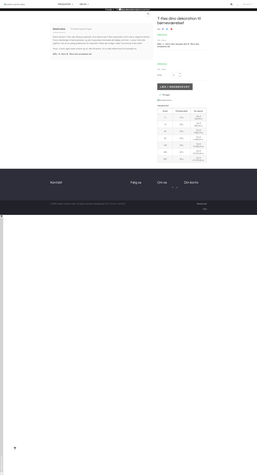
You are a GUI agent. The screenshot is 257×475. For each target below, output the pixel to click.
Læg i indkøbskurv (175, 86)
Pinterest (171, 29)
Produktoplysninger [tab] (81, 29)
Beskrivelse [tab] (59, 29)
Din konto (191, 182)
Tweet (167, 29)
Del (162, 29)
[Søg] (231, 4)
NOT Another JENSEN (115, 203)
